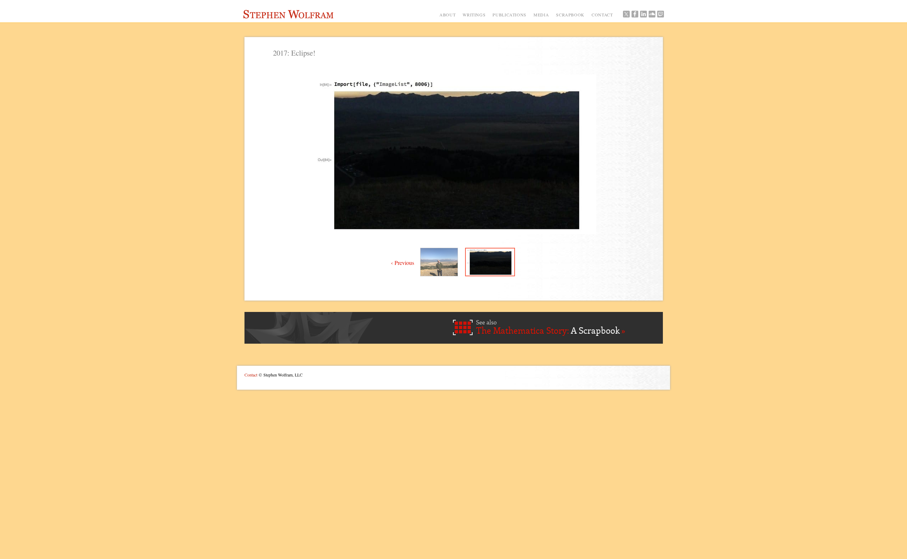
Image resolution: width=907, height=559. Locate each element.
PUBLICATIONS (509, 14)
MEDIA (541, 14)
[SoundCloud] (651, 16)
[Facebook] (634, 16)
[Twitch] (660, 16)
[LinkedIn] (643, 16)
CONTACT (602, 14)
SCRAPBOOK (570, 14)
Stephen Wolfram (289, 15)
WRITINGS (474, 14)
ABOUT (447, 14)
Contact (250, 375)
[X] (626, 16)
